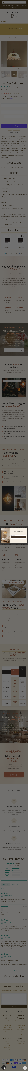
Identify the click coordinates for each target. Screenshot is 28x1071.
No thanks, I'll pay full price (18, 538)
